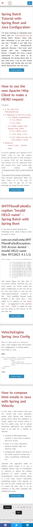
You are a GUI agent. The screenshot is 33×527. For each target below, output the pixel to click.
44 (21, 507)
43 (18, 507)
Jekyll (25, 520)
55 (13, 512)
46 (27, 507)
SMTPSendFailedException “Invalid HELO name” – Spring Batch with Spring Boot (16, 214)
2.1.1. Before (17, 120)
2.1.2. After (16, 123)
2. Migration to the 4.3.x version (18, 115)
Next (18, 512)
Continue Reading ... (16, 70)
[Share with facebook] (5, 525)
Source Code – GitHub (17, 145)
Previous (7, 507)
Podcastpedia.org (22, 35)
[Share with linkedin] (27, 525)
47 (30, 507)
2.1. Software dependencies (19, 117)
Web (10, 148)
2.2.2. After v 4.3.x (19, 134)
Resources (9, 143)
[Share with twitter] (16, 525)
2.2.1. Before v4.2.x (19, 131)
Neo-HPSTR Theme (16, 522)
